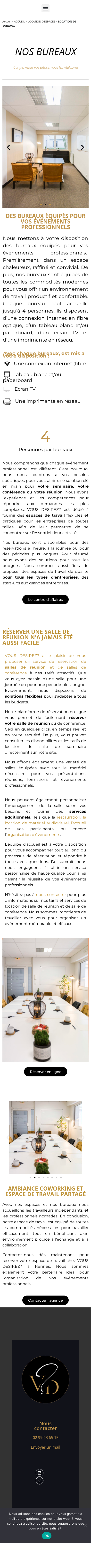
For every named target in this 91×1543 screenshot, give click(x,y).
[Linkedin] (39, 1473)
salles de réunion (25, 667)
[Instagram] (39, 1480)
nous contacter (51, 894)
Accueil (6, 21)
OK (46, 1536)
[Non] (85, 1525)
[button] (45, 8)
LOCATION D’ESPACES (41, 21)
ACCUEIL (19, 21)
